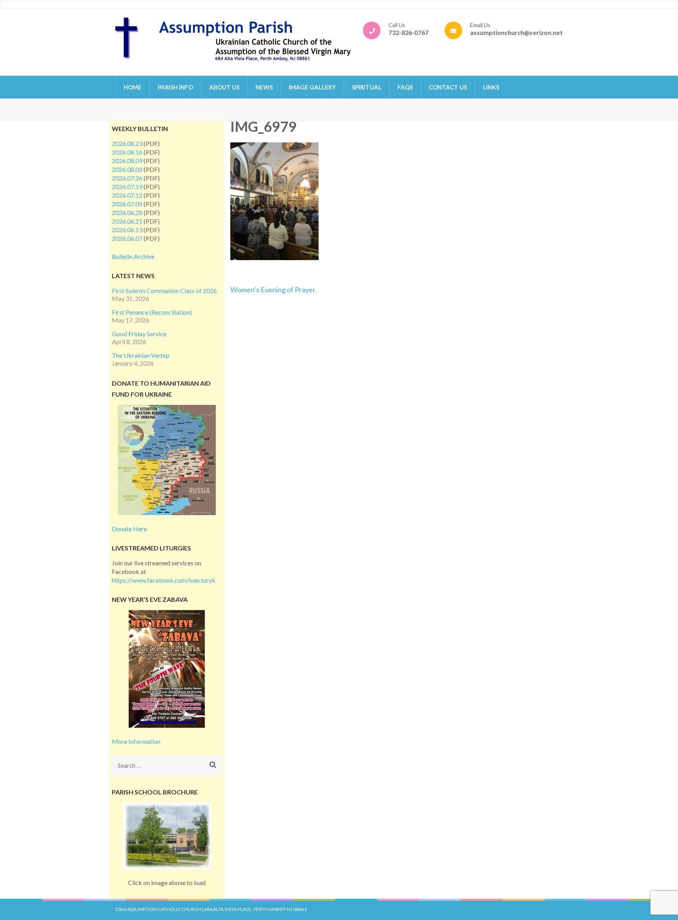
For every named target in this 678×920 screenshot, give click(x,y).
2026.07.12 (127, 195)
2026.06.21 (127, 221)
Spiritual (366, 87)
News (264, 87)
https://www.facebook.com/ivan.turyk (163, 580)
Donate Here (129, 528)
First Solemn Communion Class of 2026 (164, 290)
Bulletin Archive (133, 256)
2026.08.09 (127, 160)
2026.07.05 (127, 204)
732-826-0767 (408, 32)
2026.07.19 (127, 186)
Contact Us (448, 87)
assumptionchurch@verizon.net (516, 32)
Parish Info (175, 87)
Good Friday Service (139, 333)
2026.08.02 (127, 169)
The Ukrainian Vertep (141, 355)
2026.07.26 (127, 178)
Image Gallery (312, 87)
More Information (136, 741)
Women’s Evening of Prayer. (273, 289)
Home (133, 87)
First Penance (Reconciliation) (152, 312)
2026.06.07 (127, 238)
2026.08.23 (127, 143)
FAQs (405, 87)
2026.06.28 (127, 212)
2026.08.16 (127, 152)
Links (491, 87)
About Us (224, 87)
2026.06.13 (127, 229)
